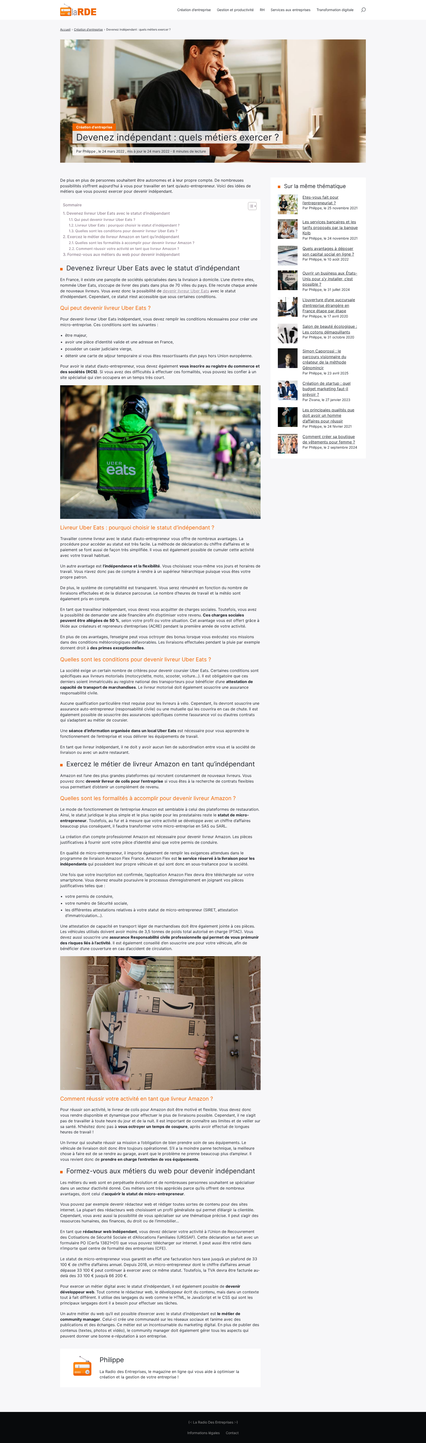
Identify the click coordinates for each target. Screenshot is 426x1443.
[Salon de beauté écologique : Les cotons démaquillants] (288, 333)
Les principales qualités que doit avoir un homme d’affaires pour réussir (328, 415)
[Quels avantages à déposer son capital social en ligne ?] (288, 255)
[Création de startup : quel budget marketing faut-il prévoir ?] (288, 390)
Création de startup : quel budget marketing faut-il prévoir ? (326, 389)
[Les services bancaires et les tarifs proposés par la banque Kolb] (288, 229)
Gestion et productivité (235, 10)
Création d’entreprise (194, 10)
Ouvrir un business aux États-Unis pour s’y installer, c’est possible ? (329, 279)
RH (262, 10)
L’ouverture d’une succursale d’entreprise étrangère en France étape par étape (328, 305)
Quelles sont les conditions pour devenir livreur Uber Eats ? (126, 231)
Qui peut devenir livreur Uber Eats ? (104, 219)
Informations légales (203, 1433)
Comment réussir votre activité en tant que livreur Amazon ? (127, 248)
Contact (232, 1433)
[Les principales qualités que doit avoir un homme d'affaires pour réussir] (288, 417)
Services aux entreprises (290, 10)
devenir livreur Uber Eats (186, 290)
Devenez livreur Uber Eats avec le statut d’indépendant (118, 213)
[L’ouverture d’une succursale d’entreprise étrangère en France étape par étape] (288, 307)
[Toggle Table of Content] (249, 206)
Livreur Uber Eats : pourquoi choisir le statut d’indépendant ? (127, 225)
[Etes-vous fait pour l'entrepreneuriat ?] (288, 204)
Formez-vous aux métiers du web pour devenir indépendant (123, 254)
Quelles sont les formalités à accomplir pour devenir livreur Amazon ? (135, 243)
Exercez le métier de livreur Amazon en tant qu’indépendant (123, 236)
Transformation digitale (335, 10)
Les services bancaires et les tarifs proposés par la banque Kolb (330, 227)
